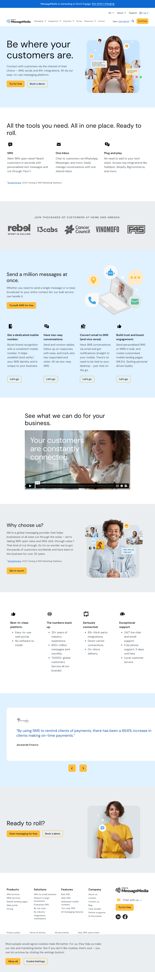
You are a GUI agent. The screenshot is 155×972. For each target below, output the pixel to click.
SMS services (13, 894)
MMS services (13, 898)
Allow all (13, 961)
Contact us (93, 901)
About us (92, 894)
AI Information (95, 916)
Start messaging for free (23, 833)
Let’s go (14, 379)
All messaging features (72, 911)
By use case (40, 908)
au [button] (110, 12)
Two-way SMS (68, 908)
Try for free (15, 83)
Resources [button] (88, 21)
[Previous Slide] (72, 768)
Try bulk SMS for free (21, 305)
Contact (101, 21)
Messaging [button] (38, 21)
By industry (39, 911)
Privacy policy (13, 932)
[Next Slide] (83, 768)
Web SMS (66, 898)
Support (133, 12)
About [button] (120, 12)
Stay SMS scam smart (88, 932)
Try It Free (142, 21)
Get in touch (16, 570)
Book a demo (37, 83)
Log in (145, 12)
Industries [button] (67, 21)
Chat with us (131, 900)
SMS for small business (45, 894)
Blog (90, 905)
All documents (62, 932)
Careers (92, 898)
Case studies (94, 908)
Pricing (79, 21)
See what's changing (103, 3)
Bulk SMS (65, 894)
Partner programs (97, 912)
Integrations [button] (53, 21)
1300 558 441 (123, 21)
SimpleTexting (14, 182)
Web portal (12, 905)
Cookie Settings (35, 961)
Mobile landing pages (17, 901)
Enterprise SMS (41, 904)
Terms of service (38, 932)
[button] (133, 21)
